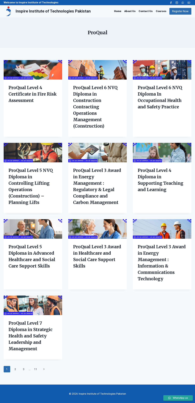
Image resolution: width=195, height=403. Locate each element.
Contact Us (146, 11)
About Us (130, 11)
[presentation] (33, 70)
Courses (161, 11)
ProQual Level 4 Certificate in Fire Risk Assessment (33, 94)
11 (35, 369)
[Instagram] (176, 2)
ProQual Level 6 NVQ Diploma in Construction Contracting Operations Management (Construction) (95, 107)
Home (117, 11)
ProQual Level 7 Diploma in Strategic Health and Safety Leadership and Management (31, 335)
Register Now (180, 11)
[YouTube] (188, 2)
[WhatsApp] (182, 2)
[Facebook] (171, 2)
